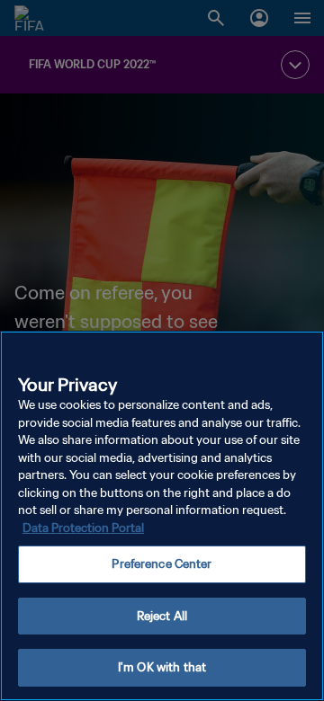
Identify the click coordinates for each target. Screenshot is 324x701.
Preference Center (162, 564)
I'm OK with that (162, 667)
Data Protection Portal (83, 528)
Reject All (162, 616)
